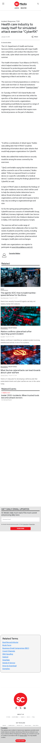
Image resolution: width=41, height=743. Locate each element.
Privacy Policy (32, 524)
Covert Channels (8, 651)
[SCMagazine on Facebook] (16, 708)
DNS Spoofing (7, 654)
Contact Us (23, 717)
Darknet (5, 657)
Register (23, 8)
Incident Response (8, 21)
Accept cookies (20, 740)
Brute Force (6, 645)
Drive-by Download (9, 666)
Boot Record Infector (10, 642)
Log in (17, 8)
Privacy (33, 717)
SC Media (8, 717)
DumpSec (6, 669)
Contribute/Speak (11, 725)
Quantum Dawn (32, 87)
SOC (2, 289)
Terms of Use (25, 524)
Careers (28, 717)
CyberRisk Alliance (15, 717)
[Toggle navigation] (3, 3)
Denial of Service (8, 663)
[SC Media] (20, 4)
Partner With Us (36, 725)
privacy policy (23, 735)
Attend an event (19, 725)
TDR (18, 21)
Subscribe (20, 528)
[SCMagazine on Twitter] (20, 708)
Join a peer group (28, 725)
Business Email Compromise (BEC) (15, 648)
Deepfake (6, 660)
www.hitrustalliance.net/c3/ (22, 247)
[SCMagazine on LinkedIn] (25, 708)
